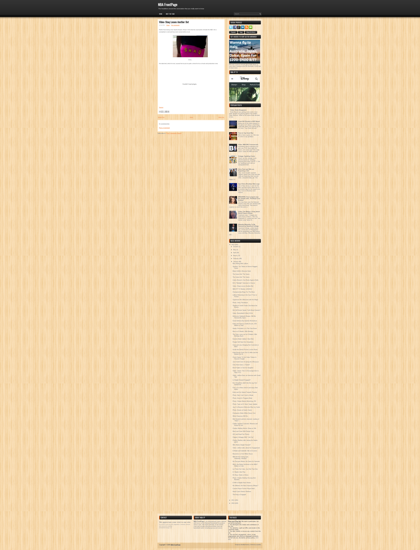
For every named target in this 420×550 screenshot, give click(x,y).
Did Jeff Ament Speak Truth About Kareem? (246, 310)
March (235, 255)
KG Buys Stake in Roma (240, 475)
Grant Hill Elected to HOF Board (249, 121)
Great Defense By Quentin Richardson (245, 321)
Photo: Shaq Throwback (240, 302)
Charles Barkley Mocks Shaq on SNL (244, 428)
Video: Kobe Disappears (238, 110)
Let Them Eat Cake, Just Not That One (245, 469)
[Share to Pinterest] (168, 112)
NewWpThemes (245, 544)
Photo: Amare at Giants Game (242, 410)
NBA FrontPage (167, 4)
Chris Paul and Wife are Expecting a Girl (246, 170)
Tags (241, 32)
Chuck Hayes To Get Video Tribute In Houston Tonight (244, 358)
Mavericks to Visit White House (243, 454)
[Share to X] (164, 112)
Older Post (221, 117)
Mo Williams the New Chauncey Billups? (245, 485)
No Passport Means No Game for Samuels (246, 461)
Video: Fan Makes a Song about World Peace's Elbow (249, 212)
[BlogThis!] (162, 112)
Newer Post (161, 117)
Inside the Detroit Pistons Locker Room (245, 349)
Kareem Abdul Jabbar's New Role (243, 339)
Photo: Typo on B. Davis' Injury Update (245, 404)
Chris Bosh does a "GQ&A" (241, 365)
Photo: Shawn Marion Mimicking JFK (244, 401)
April (234, 252)
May (234, 249)
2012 (233, 244)
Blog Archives (251, 32)
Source (161, 107)
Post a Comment (164, 128)
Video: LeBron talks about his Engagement (246, 448)
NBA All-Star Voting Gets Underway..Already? (240, 457)
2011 (233, 500)
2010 (233, 503)
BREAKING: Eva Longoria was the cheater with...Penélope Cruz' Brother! (249, 198)
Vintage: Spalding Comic (246, 156)
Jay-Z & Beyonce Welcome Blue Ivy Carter (246, 407)
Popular (233, 32)
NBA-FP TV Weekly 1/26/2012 (242, 289)
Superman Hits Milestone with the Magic (245, 299)
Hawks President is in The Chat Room (245, 328)
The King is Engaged (239, 494)
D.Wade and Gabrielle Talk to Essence (245, 451)
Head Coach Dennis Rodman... (242, 491)
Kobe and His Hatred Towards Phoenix (245, 392)
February (236, 258)
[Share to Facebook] (166, 112)
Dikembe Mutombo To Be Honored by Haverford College (248, 225)
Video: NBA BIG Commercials (248, 144)
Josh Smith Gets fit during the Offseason (246, 362)
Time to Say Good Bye (245, 133)
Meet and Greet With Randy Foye (243, 431)
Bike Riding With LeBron (240, 263)
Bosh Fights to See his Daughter (243, 368)
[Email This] (160, 112)
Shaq (168, 25)
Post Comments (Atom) (173, 133)
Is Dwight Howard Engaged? (241, 380)
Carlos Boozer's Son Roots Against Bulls (245, 280)
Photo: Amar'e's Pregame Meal (242, 398)
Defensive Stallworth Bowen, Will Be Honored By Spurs (244, 317)
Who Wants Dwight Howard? (242, 445)
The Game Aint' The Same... (242, 274)
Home (160, 14)
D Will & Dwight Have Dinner (242, 482)
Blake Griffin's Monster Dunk (242, 271)
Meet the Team (170, 14)
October (236, 246)
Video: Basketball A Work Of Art (243, 313)
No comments (175, 25)
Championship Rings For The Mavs (244, 292)
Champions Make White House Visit (244, 413)
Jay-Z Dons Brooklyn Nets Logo (249, 184)
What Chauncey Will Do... (241, 416)
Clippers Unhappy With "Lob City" (243, 437)
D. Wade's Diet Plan (239, 472)
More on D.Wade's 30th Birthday (243, 331)
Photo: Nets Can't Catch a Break (243, 395)
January (236, 261)
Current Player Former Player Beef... (244, 488)
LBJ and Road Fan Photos (241, 434)
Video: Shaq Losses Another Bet (174, 22)
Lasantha (258, 544)
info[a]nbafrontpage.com (165, 527)
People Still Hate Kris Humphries (243, 342)
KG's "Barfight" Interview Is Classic (244, 283)
